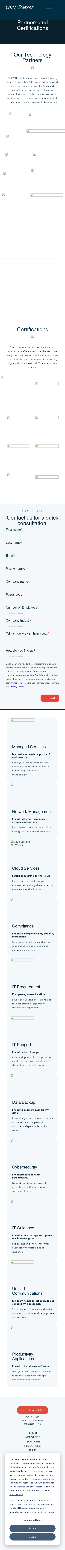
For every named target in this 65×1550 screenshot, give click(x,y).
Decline (32, 1536)
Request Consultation (32, 1410)
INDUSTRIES (32, 1437)
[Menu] (49, 7)
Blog (32, 1450)
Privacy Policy (16, 1494)
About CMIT (32, 1441)
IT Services (32, 1433)
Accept (32, 1528)
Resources (32, 1446)
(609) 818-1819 (32, 1424)
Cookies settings (32, 1519)
